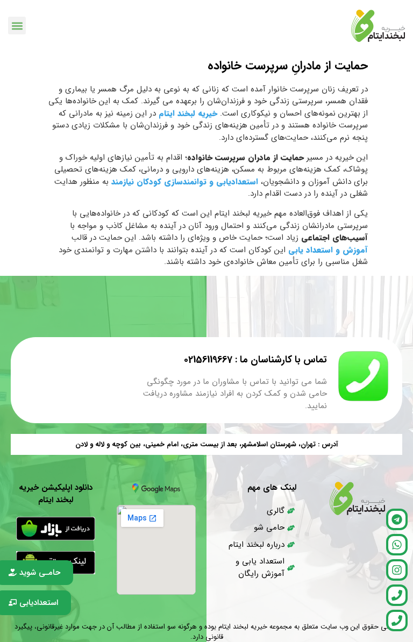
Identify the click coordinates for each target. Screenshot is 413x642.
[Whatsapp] (397, 544)
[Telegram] (397, 519)
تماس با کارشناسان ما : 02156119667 (255, 359)
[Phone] (397, 595)
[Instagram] (397, 570)
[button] (17, 25)
